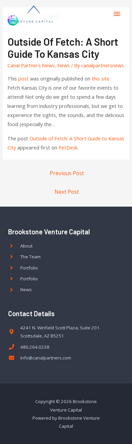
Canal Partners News (30, 65)
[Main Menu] (116, 14)
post (23, 78)
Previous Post (67, 173)
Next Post (66, 191)
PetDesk (68, 147)
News (63, 65)
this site (100, 78)
